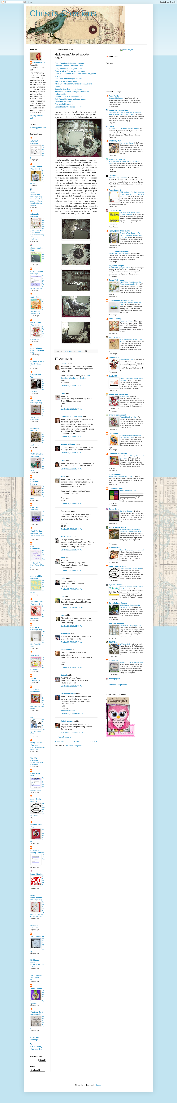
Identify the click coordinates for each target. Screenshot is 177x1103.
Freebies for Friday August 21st (131, 625)
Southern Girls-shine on (64, 102)
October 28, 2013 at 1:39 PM (71, 626)
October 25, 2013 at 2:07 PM (71, 453)
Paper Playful (114, 96)
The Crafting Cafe (37, 937)
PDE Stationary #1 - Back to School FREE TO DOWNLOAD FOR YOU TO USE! (132, 194)
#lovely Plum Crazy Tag (128, 417)
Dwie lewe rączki (67, 721)
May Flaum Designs (116, 266)
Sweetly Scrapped (116, 337)
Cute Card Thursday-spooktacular (68, 79)
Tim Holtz (112, 176)
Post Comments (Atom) (73, 746)
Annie (63, 476)
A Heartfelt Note (35, 680)
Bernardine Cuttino (68, 693)
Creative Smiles (115, 211)
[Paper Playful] (126, 50)
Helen (63, 578)
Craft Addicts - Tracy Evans (72, 416)
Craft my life (113, 660)
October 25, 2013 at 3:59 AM (71, 409)
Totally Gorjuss (36, 989)
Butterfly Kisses (115, 548)
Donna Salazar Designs (118, 603)
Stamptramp (114, 358)
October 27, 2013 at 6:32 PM (71, 589)
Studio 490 (113, 376)
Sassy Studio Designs (117, 566)
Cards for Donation (126, 511)
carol (63, 460)
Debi (62, 597)
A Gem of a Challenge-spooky (67, 81)
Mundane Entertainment (118, 527)
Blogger (98, 1085)
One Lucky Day (115, 141)
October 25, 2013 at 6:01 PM (71, 529)
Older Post (93, 742)
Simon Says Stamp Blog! (118, 394)
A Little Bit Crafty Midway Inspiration (132, 662)
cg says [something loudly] (119, 231)
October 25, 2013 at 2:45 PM (71, 469)
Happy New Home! (126, 321)
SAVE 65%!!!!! (43, 880)
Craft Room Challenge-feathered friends (70, 99)
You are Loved (125, 396)
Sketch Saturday (37, 362)
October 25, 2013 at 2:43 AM (71, 386)
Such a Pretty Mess (116, 280)
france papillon (114, 679)
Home (76, 742)
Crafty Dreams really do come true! (132, 550)
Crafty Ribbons (115, 474)
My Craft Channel (115, 585)
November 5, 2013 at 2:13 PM (72, 732)
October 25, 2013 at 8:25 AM (71, 437)
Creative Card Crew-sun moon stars (69, 97)
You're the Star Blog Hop (128, 491)
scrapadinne (66, 650)
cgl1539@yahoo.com (38, 128)
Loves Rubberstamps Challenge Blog (36, 897)
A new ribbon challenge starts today (121, 476)
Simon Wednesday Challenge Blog (36, 194)
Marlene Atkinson (68, 444)
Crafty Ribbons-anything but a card (68, 68)
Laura (63, 393)
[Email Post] (86, 351)
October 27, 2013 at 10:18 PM (72, 608)
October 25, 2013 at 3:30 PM (71, 504)
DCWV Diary (114, 642)
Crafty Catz (34, 297)
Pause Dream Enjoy (116, 190)
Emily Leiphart (66, 537)
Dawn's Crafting (115, 319)
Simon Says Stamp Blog (118, 110)
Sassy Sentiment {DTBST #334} (131, 568)
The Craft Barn (36, 975)
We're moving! (125, 644)
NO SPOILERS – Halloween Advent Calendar (124, 129)
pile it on (33, 717)
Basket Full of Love (126, 360)
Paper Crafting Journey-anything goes (70, 71)
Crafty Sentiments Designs (34, 482)
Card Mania (34, 655)
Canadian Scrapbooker (118, 685)
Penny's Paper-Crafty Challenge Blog (37, 350)
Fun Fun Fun (43, 857)
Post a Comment (64, 737)
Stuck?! (33, 678)
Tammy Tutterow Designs (119, 251)
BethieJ (64, 675)
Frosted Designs (36, 874)
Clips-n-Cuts (114, 127)
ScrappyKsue (114, 509)
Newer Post (59, 742)
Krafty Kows (66, 634)
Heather (64, 363)
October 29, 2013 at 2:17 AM (71, 642)
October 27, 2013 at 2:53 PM (71, 571)
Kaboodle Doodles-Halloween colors (69, 66)
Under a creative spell (117, 415)
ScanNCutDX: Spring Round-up (119, 268)
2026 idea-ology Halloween (118, 178)
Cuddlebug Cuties (116, 489)
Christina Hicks (38, 62)
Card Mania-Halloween (63, 104)
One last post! (43, 516)
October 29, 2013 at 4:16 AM (71, 667)
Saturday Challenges (116, 98)
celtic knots (113, 433)
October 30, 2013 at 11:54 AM (72, 714)
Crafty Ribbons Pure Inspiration (121, 300)
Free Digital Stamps (116, 624)
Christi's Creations (63, 13)
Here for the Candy (126, 143)
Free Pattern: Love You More (118, 253)
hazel (63, 615)
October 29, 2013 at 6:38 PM (71, 686)
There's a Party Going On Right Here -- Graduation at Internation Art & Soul (131, 235)
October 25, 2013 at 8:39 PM (71, 550)
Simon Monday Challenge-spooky (68, 107)
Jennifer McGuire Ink (117, 159)
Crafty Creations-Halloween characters (70, 63)
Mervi (63, 557)
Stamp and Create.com (118, 454)
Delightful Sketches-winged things (68, 89)
